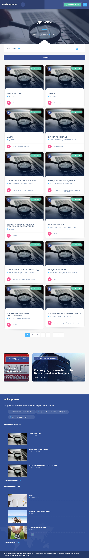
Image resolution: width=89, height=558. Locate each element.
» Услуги (32, 279)
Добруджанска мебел (57, 270)
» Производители (58, 103)
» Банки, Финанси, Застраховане (22, 190)
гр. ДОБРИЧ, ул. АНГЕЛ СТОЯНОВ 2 (60, 316)
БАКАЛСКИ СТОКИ (15, 93)
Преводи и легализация (13, 370)
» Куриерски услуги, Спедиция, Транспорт (70, 190)
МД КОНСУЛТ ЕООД (56, 224)
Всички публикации (11, 480)
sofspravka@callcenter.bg (25, 412)
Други (31, 495)
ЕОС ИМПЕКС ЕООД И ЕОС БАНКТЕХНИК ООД (18, 314)
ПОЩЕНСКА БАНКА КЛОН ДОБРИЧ (22, 181)
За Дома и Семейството (37, 527)
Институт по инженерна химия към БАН (43, 465)
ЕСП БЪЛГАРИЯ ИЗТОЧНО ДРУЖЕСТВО (65, 313)
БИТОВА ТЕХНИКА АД (57, 137)
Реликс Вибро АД (35, 433)
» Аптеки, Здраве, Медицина (21, 146)
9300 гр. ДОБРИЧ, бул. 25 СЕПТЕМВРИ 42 (21, 183)
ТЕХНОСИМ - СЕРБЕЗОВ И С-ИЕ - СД (23, 270)
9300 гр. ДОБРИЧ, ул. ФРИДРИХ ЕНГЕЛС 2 (63, 227)
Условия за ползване (11, 555)
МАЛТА (10, 137)
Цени (20, 555)
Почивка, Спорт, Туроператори (39, 511)
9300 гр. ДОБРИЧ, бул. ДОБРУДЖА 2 (61, 183)
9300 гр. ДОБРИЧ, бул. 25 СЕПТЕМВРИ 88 (62, 140)
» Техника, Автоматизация (20, 279)
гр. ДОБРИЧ (12, 96)
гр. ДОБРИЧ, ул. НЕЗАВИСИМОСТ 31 (20, 318)
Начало (33, 34)
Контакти (26, 555)
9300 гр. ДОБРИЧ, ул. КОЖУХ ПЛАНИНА (21, 273)
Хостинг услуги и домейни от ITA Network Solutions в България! (53, 371)
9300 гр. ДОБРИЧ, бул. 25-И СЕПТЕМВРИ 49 (63, 273)
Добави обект (71, 5)
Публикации (44, 34)
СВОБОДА (52, 93)
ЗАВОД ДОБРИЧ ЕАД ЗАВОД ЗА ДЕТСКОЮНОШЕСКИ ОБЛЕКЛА (21, 225)
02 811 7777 (23, 417)
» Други (14, 103)
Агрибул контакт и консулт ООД (61, 181)
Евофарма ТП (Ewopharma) (38, 449)
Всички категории (10, 542)
